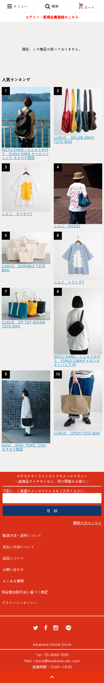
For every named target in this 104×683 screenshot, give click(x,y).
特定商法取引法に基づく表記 (25, 592)
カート (89, 7)
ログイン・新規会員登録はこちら (52, 17)
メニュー (20, 6)
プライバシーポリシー (19, 603)
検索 (54, 6)
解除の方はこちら (87, 523)
